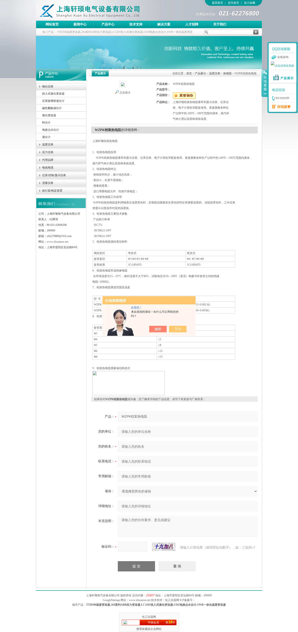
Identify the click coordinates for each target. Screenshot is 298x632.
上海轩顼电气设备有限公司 (100, 10)
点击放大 (125, 92)
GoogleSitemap (111, 600)
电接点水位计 (50, 129)
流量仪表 (47, 183)
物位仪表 (47, 86)
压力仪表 (47, 152)
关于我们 (219, 24)
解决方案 (163, 24)
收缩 (264, 83)
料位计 (46, 122)
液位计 (46, 137)
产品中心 (108, 24)
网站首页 (52, 24)
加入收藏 (249, 2)
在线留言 (280, 107)
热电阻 (227, 73)
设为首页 (233, 2)
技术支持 (135, 24)
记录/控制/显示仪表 (54, 175)
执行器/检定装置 (52, 190)
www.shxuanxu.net (57, 241)
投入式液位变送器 (53, 93)
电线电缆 (47, 167)
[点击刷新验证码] (163, 547)
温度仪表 (47, 144)
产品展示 (200, 73)
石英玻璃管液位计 (53, 101)
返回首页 (217, 2)
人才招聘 (191, 24)
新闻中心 (80, 24)
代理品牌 (47, 159)
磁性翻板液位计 (52, 108)
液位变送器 (49, 115)
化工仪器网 (149, 616)
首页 (189, 73)
